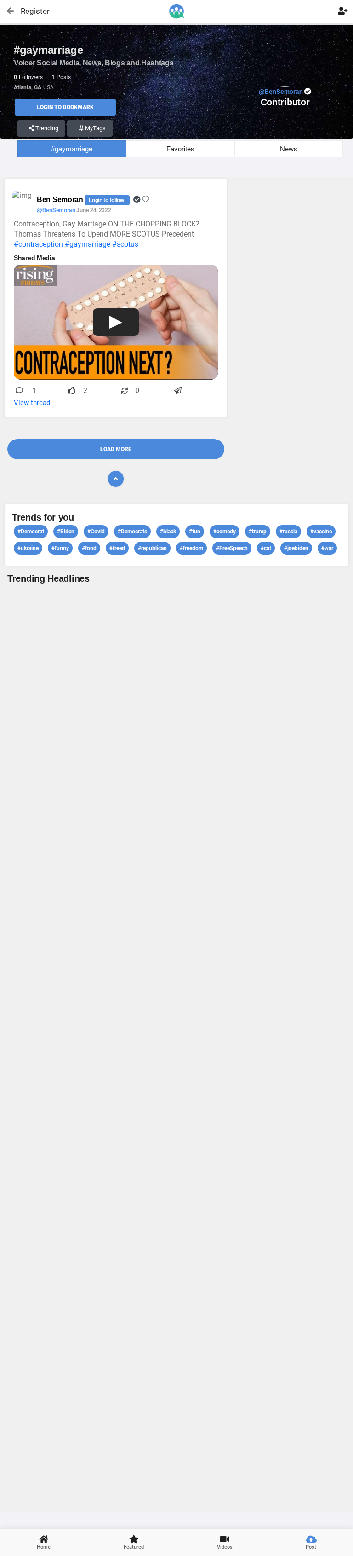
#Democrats (132, 531)
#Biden (65, 531)
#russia (288, 531)
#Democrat (30, 531)
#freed (117, 548)
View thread (32, 403)
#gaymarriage (71, 149)
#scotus (125, 244)
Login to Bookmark (65, 107)
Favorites (180, 149)
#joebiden (296, 548)
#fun (194, 531)
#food (89, 548)
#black (168, 531)
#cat (266, 548)
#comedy (224, 531)
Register (31, 11)
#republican (152, 548)
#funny (60, 548)
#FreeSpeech (232, 548)
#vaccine (321, 531)
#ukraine (28, 548)
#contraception (38, 244)
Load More (115, 449)
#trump (258, 531)
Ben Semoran (61, 199)
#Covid (96, 531)
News (288, 149)
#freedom (191, 548)
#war (327, 548)
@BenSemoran (56, 210)
